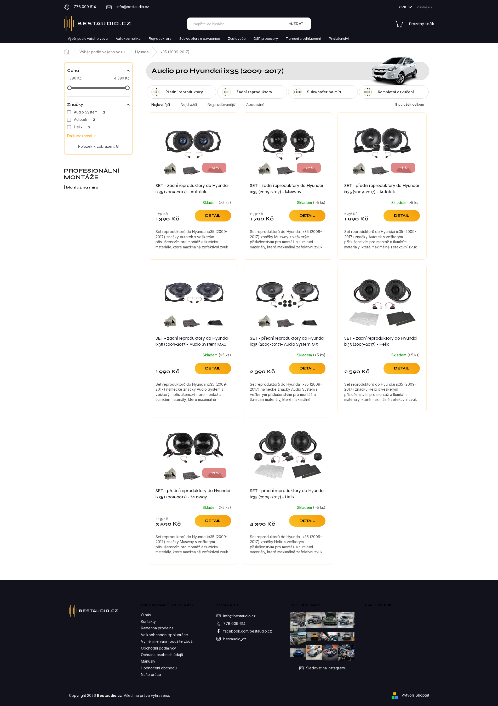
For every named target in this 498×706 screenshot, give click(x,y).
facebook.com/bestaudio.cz (247, 631)
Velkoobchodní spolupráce (164, 635)
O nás (146, 615)
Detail (213, 215)
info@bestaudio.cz (239, 616)
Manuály (148, 661)
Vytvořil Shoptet (415, 695)
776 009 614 (234, 623)
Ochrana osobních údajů (162, 654)
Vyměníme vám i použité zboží (167, 641)
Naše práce (151, 674)
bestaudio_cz (234, 639)
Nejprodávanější (222, 104)
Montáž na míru (82, 187)
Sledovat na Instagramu (326, 668)
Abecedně (255, 104)
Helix (82, 127)
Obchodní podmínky (158, 648)
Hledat (296, 23)
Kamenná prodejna (157, 628)
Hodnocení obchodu (159, 668)
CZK (403, 7)
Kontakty (148, 621)
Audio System (89, 112)
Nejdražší (189, 104)
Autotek (84, 119)
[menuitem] (88, 39)
